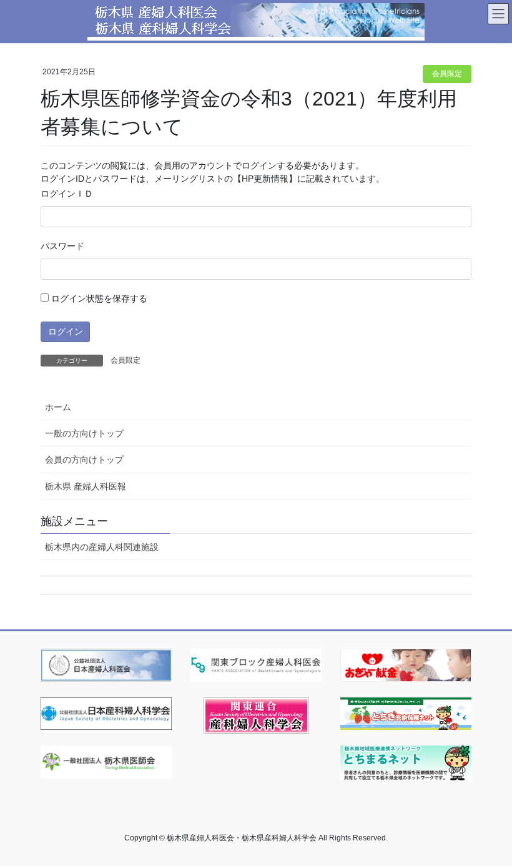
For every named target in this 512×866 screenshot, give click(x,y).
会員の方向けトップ (84, 460)
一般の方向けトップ (84, 433)
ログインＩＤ (67, 194)
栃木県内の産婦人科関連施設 (102, 547)
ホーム (58, 407)
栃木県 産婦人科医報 (85, 486)
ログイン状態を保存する (98, 298)
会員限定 (447, 73)
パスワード (62, 246)
